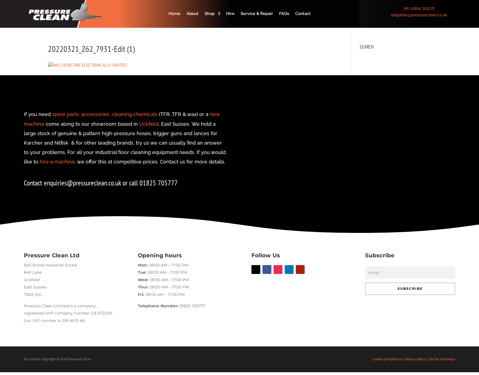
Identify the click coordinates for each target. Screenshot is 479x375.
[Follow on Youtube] (300, 269)
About (192, 14)
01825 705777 (423, 8)
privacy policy (415, 359)
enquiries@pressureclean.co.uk (419, 15)
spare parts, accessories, (81, 114)
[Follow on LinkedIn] (289, 269)
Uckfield (149, 124)
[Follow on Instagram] (278, 269)
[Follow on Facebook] (267, 269)
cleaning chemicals (134, 114)
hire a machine (57, 162)
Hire (230, 14)
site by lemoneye (442, 359)
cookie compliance (387, 359)
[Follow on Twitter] (255, 269)
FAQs (284, 14)
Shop (210, 14)
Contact (303, 14)
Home (174, 14)
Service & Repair (257, 14)
